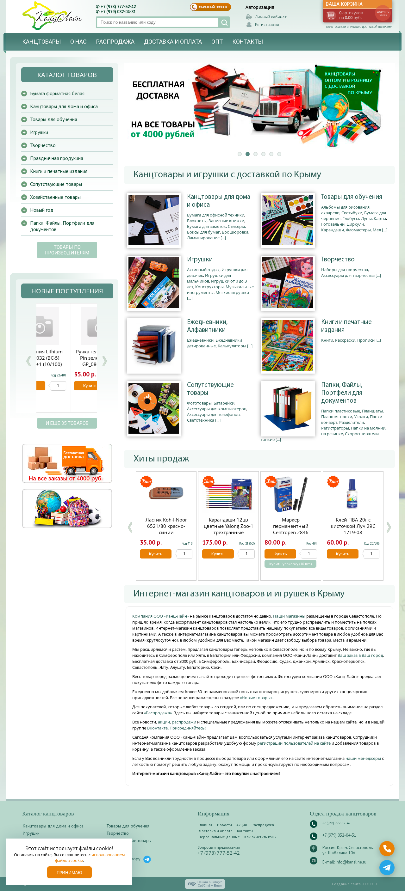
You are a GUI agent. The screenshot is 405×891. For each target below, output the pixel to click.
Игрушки (200, 259)
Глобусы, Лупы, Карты (364, 218)
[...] (223, 238)
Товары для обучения (351, 197)
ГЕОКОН (370, 884)
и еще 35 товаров (67, 423)
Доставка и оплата (173, 41)
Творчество (338, 259)
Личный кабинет (271, 17)
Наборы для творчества (344, 269)
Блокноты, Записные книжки (215, 220)
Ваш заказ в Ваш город (360, 655)
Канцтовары (41, 41)
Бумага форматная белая (57, 93)
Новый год (41, 210)
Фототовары (199, 403)
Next (104, 361)
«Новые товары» (256, 697)
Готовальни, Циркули (342, 224)
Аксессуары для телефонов (213, 414)
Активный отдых (203, 269)
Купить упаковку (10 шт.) (290, 564)
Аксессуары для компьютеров (216, 409)
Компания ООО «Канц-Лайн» (161, 616)
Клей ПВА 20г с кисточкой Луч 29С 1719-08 (353, 525)
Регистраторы (335, 428)
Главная (205, 824)
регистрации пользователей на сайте (294, 743)
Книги (327, 340)
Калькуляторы (232, 346)
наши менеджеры (364, 758)
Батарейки (224, 403)
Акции (241, 824)
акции (164, 722)
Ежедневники (200, 340)
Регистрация (267, 24)
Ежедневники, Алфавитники (207, 326)
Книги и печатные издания (346, 326)
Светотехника (200, 420)
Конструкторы (209, 287)
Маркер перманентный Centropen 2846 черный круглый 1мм (290, 529)
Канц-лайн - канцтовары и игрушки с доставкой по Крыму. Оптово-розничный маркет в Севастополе (53, 16)
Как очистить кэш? (260, 836)
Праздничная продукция (56, 158)
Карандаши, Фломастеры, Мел (351, 230)
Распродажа (115, 41)
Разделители (351, 422)
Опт (217, 41)
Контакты (247, 41)
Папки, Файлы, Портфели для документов (341, 393)
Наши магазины (289, 616)
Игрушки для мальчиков (209, 278)
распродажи (184, 722)
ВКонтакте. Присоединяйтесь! (176, 728)
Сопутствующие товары (210, 389)
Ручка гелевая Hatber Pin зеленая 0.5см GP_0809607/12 (66, 357)
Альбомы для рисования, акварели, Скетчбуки (346, 210)
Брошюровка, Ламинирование (218, 235)
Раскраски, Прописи (355, 340)
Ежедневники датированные (214, 343)
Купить (155, 554)
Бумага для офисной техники (215, 215)
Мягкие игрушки (232, 292)
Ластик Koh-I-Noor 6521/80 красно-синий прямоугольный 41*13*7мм (166, 532)
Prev (28, 361)
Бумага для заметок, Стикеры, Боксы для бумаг (216, 229)
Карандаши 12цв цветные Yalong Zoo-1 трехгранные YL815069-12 (228, 529)
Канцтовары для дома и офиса (218, 201)
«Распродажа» (158, 713)
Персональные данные (219, 836)
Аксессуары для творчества (348, 275)
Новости (224, 824)
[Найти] (223, 22)
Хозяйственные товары (55, 197)
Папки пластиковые (340, 411)
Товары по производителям (67, 250)
